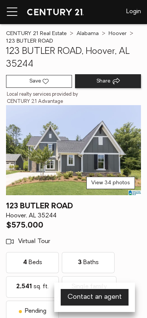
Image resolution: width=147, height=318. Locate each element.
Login (133, 12)
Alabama (88, 34)
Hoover (118, 34)
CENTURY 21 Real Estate (36, 34)
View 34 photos (110, 183)
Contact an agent (94, 297)
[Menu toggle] (12, 12)
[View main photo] (73, 150)
